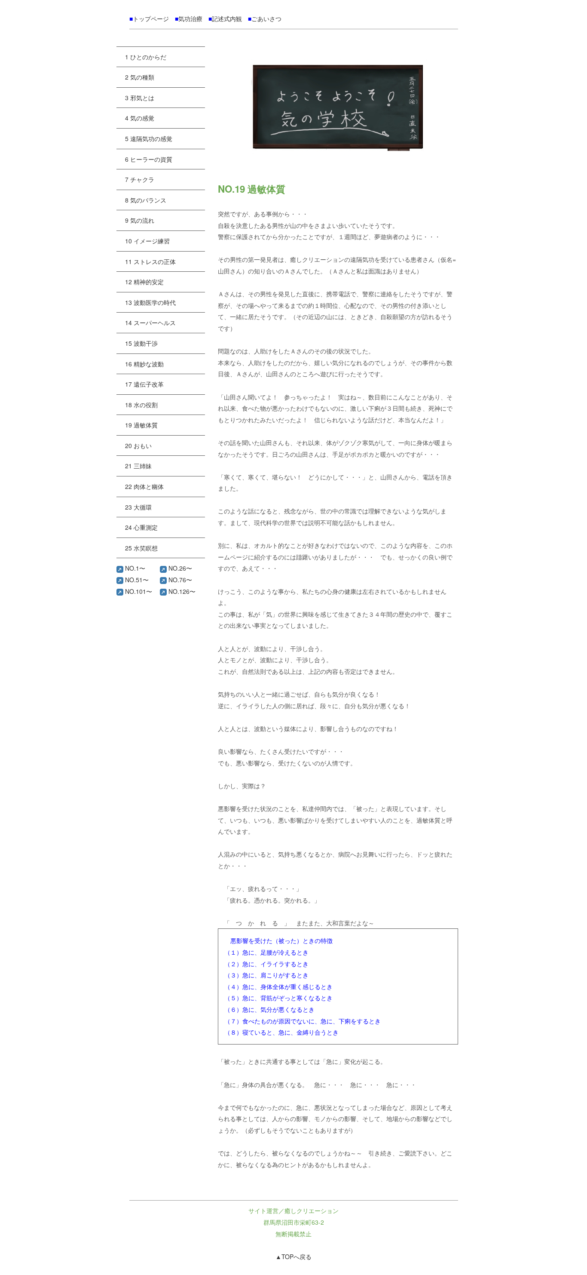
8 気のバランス (145, 200)
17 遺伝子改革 (144, 384)
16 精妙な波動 (144, 363)
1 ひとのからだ (145, 56)
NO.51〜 (136, 579)
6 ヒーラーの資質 (148, 159)
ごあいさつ (266, 18)
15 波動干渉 (141, 343)
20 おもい (138, 445)
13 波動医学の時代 (150, 302)
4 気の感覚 (139, 118)
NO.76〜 (179, 579)
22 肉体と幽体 (144, 486)
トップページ (151, 18)
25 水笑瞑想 (141, 548)
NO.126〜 (181, 591)
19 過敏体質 (141, 425)
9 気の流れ (139, 220)
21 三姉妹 (138, 465)
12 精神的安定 (144, 281)
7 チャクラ (139, 179)
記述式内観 (227, 18)
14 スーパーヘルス (150, 322)
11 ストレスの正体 (150, 261)
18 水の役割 (141, 404)
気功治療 (190, 18)
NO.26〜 (179, 568)
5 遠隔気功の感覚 (148, 138)
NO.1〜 (134, 568)
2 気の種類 (139, 77)
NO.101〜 (137, 591)
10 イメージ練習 (147, 241)
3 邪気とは (139, 97)
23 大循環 (138, 507)
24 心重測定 (141, 527)
